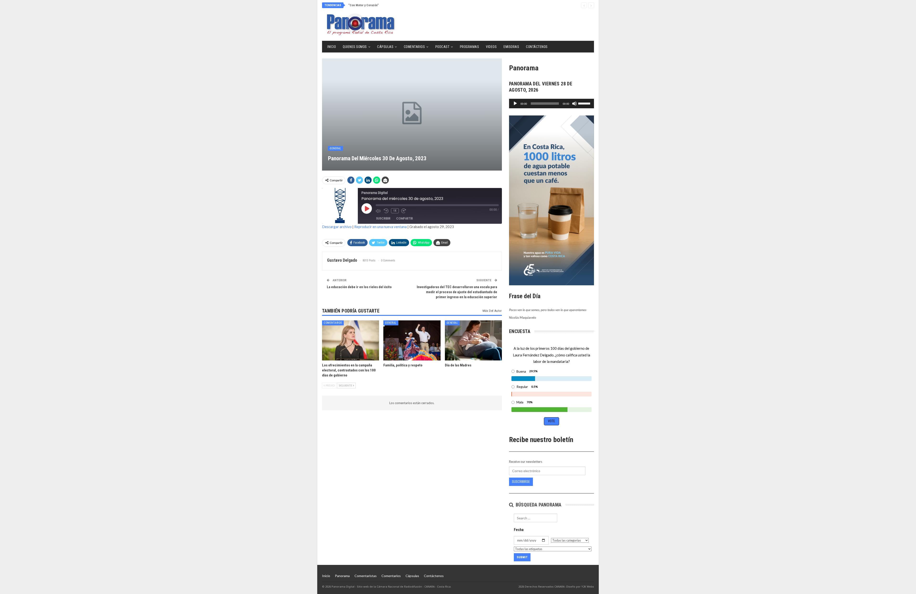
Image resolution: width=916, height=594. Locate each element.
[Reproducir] (515, 103)
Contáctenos (537, 47)
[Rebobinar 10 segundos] (386, 210)
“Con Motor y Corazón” (363, 5)
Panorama (342, 576)
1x (394, 210)
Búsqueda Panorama (537, 505)
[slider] (585, 103)
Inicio (331, 47)
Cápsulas (385, 47)
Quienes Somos (355, 47)
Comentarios (414, 47)
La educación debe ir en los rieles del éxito (359, 287)
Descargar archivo (337, 226)
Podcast (442, 47)
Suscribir (383, 218)
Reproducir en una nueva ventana (380, 226)
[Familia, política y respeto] (411, 340)
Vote (551, 421)
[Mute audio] (378, 211)
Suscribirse (521, 482)
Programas (469, 47)
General (335, 148)
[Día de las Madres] (473, 340)
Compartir (404, 218)
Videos (491, 47)
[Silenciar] (574, 103)
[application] (551, 103)
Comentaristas (365, 576)
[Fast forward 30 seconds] (404, 210)
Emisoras (511, 47)
